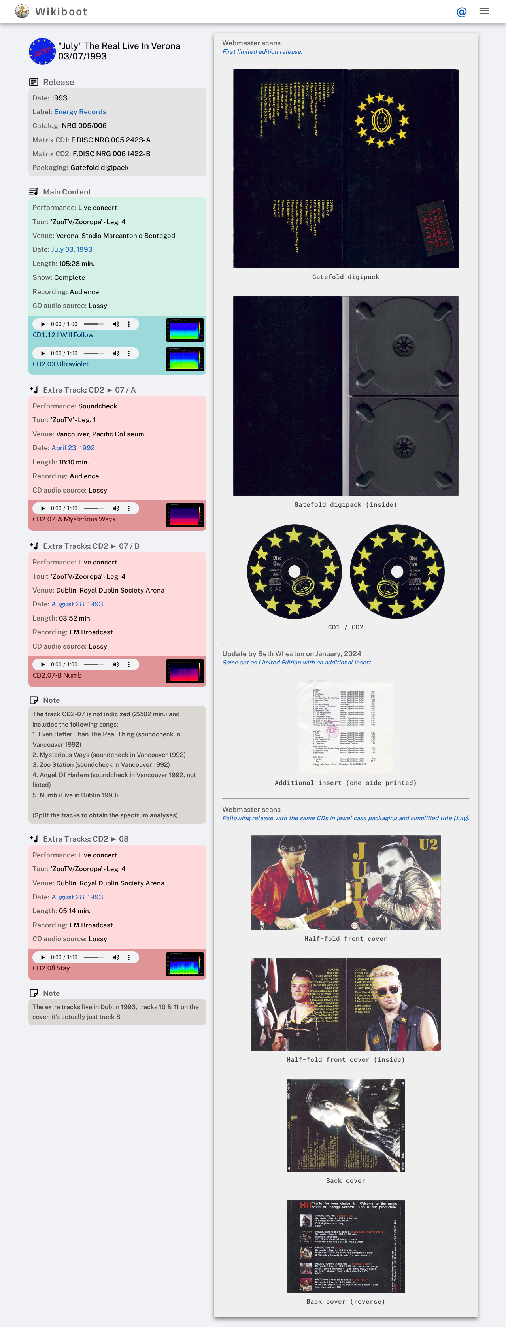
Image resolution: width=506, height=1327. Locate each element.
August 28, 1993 (77, 604)
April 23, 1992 (73, 448)
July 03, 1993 (72, 249)
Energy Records (80, 112)
